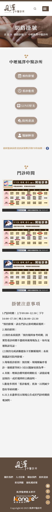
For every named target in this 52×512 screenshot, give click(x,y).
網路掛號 (19, 34)
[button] (45, 8)
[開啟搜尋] (34, 8)
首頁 (6, 34)
